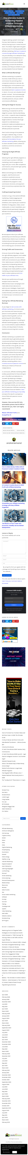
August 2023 (5, 1030)
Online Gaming (6, 878)
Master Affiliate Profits (9, 412)
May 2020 (4, 1091)
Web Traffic (5, 913)
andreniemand (14, 443)
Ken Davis (4, 792)
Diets (3, 842)
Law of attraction (6, 866)
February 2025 (6, 1013)
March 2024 (5, 1023)
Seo (3, 892)
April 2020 (5, 1094)
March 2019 (5, 1120)
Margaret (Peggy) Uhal (8, 806)
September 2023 (6, 1027)
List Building (20, 13)
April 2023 (5, 1039)
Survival (4, 901)
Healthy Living (6, 859)
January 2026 (5, 999)
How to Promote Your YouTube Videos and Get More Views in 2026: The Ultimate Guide (13, 735)
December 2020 (6, 1075)
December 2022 (6, 1042)
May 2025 (4, 1006)
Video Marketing (6, 911)
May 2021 (4, 1063)
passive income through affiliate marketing (13, 433)
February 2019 (6, 1122)
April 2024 (5, 1020)
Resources (5, 885)
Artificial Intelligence (8, 830)
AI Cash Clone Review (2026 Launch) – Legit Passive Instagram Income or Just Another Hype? (14, 756)
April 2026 (5, 994)
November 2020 (6, 1077)
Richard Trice (5, 790)
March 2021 (5, 1068)
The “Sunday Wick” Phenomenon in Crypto (13, 780)
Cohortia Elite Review (8, 747)
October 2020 (5, 1079)
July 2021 (4, 1058)
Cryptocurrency (6, 835)
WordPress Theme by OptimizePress (14, 1142)
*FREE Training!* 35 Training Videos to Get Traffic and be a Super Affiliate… (12, 938)
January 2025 (5, 1016)
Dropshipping (6, 849)
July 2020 (4, 1087)
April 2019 (5, 1117)
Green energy (5, 857)
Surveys (4, 899)
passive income (20, 430)
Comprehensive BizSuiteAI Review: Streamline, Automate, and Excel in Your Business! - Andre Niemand (13, 968)
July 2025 (4, 1004)
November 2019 (6, 1103)
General (4, 854)
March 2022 (5, 1051)
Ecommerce (5, 852)
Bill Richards (5, 804)
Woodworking (6, 918)
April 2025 (5, 1009)
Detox (3, 840)
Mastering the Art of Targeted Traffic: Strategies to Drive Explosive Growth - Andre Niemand (12, 933)
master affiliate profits (9, 430)
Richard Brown (6, 794)
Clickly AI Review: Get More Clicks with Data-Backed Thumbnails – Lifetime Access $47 (14, 742)
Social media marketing (14, 14)
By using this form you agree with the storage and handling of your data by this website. (14, 569)
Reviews (4, 887)
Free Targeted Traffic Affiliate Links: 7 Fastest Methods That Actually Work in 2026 (12, 775)
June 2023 (5, 1035)
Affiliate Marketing (8, 11)
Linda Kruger (5, 797)
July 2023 (4, 1032)
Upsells (4, 908)
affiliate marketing (7, 427)
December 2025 (6, 1001)
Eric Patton (5, 811)
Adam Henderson (6, 809)
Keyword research (7, 864)
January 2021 (5, 1072)
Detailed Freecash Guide (8, 761)
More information (6, 1152)
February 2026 (6, 997)
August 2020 (5, 1084)
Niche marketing (6, 875)
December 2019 (6, 1101)
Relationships (6, 882)
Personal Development (8, 880)
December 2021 (6, 1056)
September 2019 (6, 1108)
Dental (4, 838)
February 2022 (6, 1053)
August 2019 (5, 1110)
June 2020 (5, 1089)
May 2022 (4, 1049)
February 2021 (6, 1070)
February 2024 (6, 1025)
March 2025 (5, 1011)
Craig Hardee (5, 799)
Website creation (6, 916)
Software (4, 897)
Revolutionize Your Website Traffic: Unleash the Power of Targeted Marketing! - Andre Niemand (14, 945)
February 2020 (6, 1098)
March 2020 (5, 1096)
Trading (4, 904)
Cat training (5, 833)
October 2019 (5, 1105)
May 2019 (4, 1115)
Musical (4, 873)
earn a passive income (19, 90)
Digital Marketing (20, 11)
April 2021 (5, 1065)
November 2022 (6, 1044)
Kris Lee (4, 802)
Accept (14, 1152)
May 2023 (4, 1037)
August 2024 (5, 1018)
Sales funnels (5, 890)
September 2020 (6, 1082)
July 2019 (4, 1112)
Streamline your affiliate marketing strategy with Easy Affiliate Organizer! (13, 505)
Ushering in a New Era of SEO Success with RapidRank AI (13, 973)
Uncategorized (6, 906)
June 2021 (4, 1061)
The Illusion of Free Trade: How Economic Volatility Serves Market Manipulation (13, 525)
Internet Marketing (10, 13)
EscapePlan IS (6, 415)
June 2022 (5, 1046)
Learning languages (7, 868)
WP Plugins (5, 920)
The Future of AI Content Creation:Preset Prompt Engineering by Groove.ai (14, 982)
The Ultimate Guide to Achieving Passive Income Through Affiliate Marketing (14, 22)
